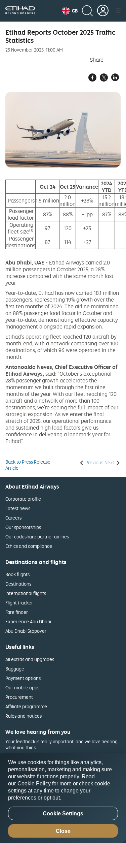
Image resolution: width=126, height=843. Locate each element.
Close (63, 831)
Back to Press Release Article (27, 465)
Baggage (14, 668)
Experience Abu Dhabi (28, 621)
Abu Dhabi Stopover (25, 631)
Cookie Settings (63, 813)
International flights (25, 593)
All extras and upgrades (29, 659)
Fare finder (16, 612)
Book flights (17, 574)
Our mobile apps (22, 687)
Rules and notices (23, 716)
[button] (70, 11)
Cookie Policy (34, 783)
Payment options (23, 678)
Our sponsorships (23, 527)
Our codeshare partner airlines (37, 536)
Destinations (18, 584)
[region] (63, 798)
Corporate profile (23, 499)
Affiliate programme (26, 706)
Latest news (17, 508)
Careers (13, 517)
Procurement (19, 697)
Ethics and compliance (28, 546)
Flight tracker (19, 602)
